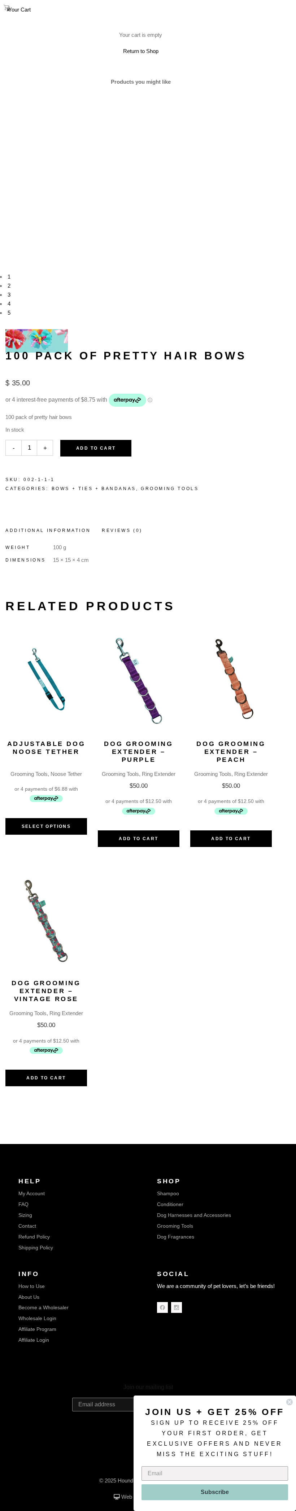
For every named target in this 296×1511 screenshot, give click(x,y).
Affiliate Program (37, 1329)
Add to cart (96, 448)
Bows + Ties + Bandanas (94, 488)
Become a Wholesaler (43, 1307)
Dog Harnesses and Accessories (194, 1215)
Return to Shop (140, 51)
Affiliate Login (33, 1340)
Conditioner (170, 1204)
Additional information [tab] (48, 530)
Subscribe (215, 1492)
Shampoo (168, 1193)
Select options (46, 826)
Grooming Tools (170, 488)
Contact (27, 1226)
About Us (28, 1297)
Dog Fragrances (175, 1237)
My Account (31, 1193)
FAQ (23, 1204)
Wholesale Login (37, 1318)
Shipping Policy (35, 1247)
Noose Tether (66, 774)
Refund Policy (34, 1237)
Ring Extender (158, 774)
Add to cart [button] (138, 838)
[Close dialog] (289, 1402)
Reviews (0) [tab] (122, 530)
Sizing (25, 1215)
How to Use (31, 1286)
